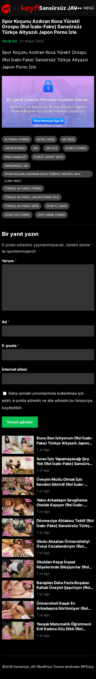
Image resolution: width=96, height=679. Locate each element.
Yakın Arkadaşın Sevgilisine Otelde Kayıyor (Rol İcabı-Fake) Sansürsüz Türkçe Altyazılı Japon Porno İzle (62, 507)
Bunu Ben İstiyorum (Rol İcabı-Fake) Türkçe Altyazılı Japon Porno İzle (65, 443)
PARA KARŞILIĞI (15, 157)
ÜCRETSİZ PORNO (17, 215)
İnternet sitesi (14, 369)
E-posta (10, 345)
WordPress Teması (50, 667)
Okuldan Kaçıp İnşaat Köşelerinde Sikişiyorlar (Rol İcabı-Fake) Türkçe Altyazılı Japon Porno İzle (63, 569)
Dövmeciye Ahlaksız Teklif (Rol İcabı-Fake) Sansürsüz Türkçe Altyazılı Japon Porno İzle (65, 525)
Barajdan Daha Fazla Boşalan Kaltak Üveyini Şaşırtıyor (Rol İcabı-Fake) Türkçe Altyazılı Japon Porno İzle (63, 590)
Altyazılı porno (17, 139)
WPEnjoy (87, 667)
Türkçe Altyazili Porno (23, 188)
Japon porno (15, 148)
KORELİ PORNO (75, 148)
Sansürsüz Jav (16, 166)
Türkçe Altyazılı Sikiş (22, 206)
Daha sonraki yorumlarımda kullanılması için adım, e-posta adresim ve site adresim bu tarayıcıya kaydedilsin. (47, 400)
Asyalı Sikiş (45, 139)
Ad (6, 322)
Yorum (9, 260)
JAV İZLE (52, 148)
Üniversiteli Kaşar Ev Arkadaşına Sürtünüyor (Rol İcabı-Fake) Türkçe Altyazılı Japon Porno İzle (62, 610)
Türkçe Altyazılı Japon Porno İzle (32, 197)
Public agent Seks (48, 157)
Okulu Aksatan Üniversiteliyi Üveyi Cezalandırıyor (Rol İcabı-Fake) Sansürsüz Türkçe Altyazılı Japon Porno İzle (64, 549)
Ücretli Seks (56, 206)
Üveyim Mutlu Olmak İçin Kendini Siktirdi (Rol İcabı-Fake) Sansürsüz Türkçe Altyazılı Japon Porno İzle (61, 486)
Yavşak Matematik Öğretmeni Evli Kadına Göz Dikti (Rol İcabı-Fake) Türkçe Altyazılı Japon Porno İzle (64, 631)
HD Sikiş (68, 139)
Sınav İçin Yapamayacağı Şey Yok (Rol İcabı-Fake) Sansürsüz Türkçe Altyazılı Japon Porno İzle (65, 466)
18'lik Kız (9, 41)
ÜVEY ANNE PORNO (51, 215)
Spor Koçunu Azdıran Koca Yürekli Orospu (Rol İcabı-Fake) (43, 174)
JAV (35, 148)
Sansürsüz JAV (58, 8)
